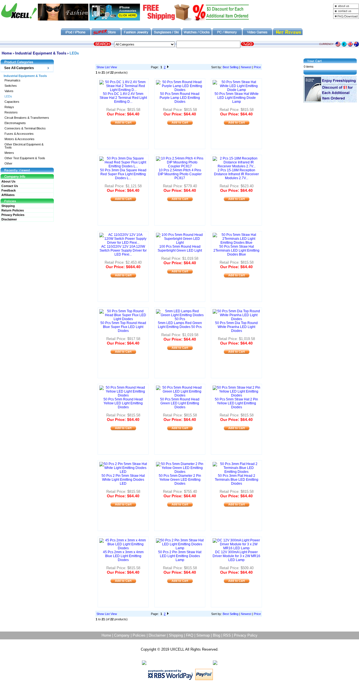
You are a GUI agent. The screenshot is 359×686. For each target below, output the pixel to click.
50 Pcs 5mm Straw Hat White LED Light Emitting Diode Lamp (237, 98)
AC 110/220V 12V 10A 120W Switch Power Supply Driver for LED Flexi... (123, 250)
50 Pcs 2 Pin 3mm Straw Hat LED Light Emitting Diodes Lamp (179, 556)
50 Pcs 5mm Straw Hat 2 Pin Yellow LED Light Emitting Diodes (236, 403)
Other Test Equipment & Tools (24, 158)
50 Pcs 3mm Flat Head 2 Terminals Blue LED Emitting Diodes (236, 480)
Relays (9, 107)
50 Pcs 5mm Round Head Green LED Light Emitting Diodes (179, 403)
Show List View (106, 67)
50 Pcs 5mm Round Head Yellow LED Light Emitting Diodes (123, 403)
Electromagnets (15, 123)
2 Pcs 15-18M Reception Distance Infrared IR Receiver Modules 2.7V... (236, 174)
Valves (8, 91)
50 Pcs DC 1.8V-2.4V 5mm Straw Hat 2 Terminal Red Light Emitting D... (123, 98)
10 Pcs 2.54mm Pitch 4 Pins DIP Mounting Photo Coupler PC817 (180, 174)
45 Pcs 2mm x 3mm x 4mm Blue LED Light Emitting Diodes (123, 556)
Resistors (11, 112)
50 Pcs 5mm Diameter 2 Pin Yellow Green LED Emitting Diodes (180, 480)
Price (257, 67)
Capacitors (11, 101)
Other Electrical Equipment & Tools (23, 146)
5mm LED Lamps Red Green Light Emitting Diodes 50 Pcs (180, 325)
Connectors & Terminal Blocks (25, 128)
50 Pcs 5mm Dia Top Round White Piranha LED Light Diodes (236, 327)
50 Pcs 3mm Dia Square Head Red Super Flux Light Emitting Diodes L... (123, 174)
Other (8, 163)
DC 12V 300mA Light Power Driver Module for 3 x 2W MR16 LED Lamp (236, 556)
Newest (246, 67)
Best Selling (230, 67)
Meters (9, 152)
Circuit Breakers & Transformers (26, 117)
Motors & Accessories (19, 139)
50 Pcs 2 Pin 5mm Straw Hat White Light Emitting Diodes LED (123, 480)
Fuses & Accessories (19, 133)
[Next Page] (168, 67)
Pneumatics (12, 80)
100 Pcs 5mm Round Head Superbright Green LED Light (180, 248)
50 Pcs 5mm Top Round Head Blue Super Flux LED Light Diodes (123, 327)
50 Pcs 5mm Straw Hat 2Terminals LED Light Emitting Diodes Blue (236, 250)
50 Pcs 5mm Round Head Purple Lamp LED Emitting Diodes (180, 98)
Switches (10, 85)
